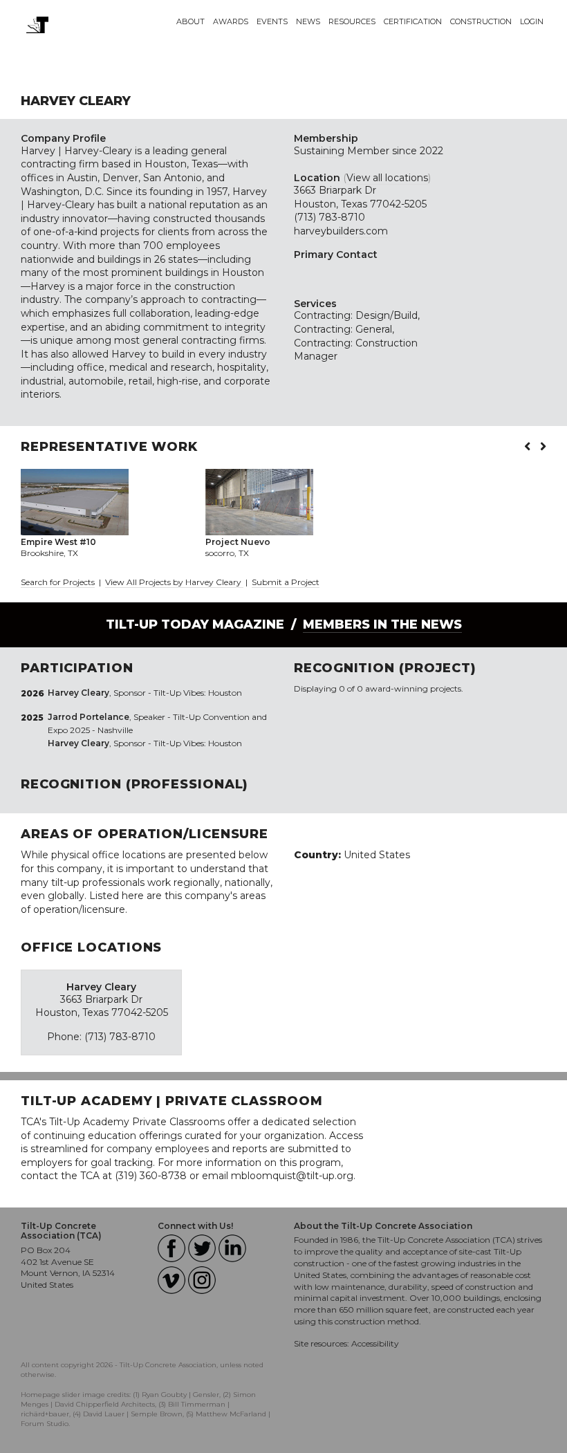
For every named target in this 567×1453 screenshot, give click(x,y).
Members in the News (382, 624)
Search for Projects (58, 582)
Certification (413, 21)
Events (272, 21)
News (308, 21)
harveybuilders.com (341, 231)
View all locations (387, 178)
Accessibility (375, 1343)
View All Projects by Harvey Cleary (174, 582)
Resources (351, 21)
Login (531, 21)
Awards (230, 21)
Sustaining (319, 151)
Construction (481, 21)
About (190, 21)
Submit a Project (285, 582)
